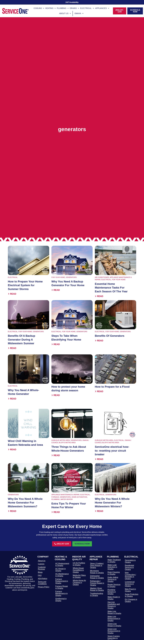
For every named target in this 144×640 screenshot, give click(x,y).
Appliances (101, 8)
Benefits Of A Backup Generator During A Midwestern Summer (21, 339)
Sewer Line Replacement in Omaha (114, 631)
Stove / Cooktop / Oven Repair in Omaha (97, 565)
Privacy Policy (43, 587)
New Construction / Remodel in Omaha (130, 576)
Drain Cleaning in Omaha (114, 573)
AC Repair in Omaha (60, 570)
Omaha (77, 13)
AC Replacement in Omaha (62, 564)
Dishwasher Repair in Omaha (97, 577)
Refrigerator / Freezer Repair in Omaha (97, 583)
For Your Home (58, 277)
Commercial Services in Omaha (130, 584)
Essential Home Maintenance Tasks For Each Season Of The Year (111, 287)
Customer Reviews (42, 568)
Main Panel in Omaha (130, 590)
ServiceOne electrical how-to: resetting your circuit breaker (112, 450)
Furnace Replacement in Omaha (61, 581)
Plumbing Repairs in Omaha (112, 592)
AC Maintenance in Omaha (62, 575)
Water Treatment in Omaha (114, 561)
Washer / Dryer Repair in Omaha (97, 589)
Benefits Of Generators (109, 335)
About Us (64, 13)
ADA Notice (42, 579)
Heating (49, 8)
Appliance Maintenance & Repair (65, 495)
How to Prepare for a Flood (112, 386)
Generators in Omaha (130, 561)
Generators (71, 277)
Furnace (55, 497)
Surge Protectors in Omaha (131, 595)
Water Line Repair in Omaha (114, 612)
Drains (73, 8)
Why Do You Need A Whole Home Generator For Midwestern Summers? (25, 502)
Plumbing (61, 8)
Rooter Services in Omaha (114, 586)
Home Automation (79, 497)
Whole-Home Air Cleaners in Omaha (79, 582)
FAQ (40, 575)
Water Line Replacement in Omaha (114, 619)
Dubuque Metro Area (60, 440)
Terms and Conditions (42, 583)
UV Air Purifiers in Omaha (79, 564)
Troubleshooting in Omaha (96, 594)
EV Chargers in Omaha (131, 600)
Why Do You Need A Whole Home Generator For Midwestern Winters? (112, 502)
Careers (41, 564)
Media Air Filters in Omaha (79, 576)
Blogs (40, 572)
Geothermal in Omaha (61, 600)
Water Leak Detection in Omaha (112, 567)
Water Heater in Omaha (114, 598)
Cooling (38, 8)
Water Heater (67, 499)
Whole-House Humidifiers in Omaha (78, 570)
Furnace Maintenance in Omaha (61, 593)
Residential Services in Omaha (129, 567)
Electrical (86, 8)
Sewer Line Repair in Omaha (114, 625)
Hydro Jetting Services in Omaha (113, 579)
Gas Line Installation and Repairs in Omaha (114, 605)
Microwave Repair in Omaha (97, 572)
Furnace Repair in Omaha (61, 587)
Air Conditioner (102, 277)
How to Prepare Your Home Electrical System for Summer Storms (25, 285)
